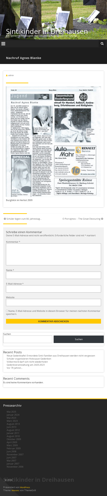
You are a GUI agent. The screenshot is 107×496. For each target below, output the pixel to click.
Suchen (7, 334)
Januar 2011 (13, 433)
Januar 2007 (13, 463)
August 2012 (13, 430)
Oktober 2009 (14, 439)
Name (10, 270)
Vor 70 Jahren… (15, 367)
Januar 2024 (13, 414)
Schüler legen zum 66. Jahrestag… (24, 218)
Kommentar (13, 241)
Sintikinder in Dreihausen (47, 31)
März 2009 (12, 445)
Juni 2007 (11, 457)
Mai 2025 (11, 411)
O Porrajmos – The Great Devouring (81, 218)
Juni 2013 (11, 427)
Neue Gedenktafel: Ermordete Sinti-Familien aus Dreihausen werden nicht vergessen (51, 355)
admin (11, 75)
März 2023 (12, 420)
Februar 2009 (14, 448)
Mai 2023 (11, 417)
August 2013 (13, 423)
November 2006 (15, 466)
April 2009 (12, 442)
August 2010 (13, 436)
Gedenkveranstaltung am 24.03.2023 (26, 364)
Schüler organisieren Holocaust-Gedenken (29, 358)
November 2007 (15, 454)
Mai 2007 (11, 460)
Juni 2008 (11, 451)
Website (10, 297)
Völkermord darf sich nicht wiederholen (27, 361)
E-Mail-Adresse (15, 283)
